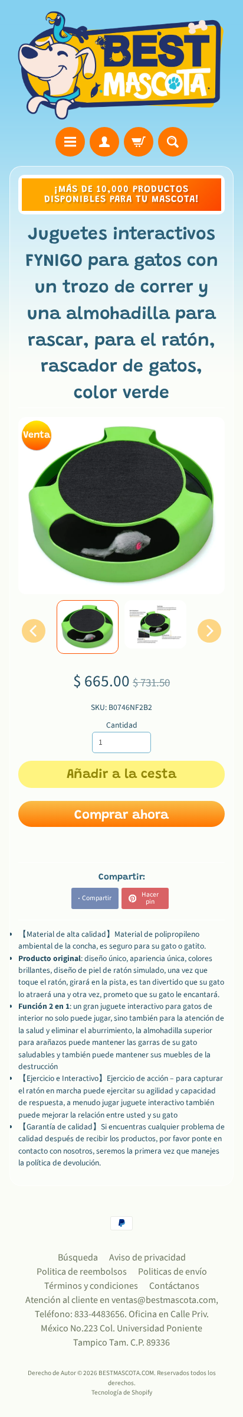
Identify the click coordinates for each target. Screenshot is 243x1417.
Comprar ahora (121, 815)
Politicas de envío (172, 1271)
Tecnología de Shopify (121, 1392)
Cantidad (121, 725)
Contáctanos (174, 1285)
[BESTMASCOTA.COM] (121, 65)
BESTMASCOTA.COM (126, 1373)
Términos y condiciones (91, 1285)
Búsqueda (78, 1257)
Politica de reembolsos (82, 1271)
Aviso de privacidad (147, 1257)
